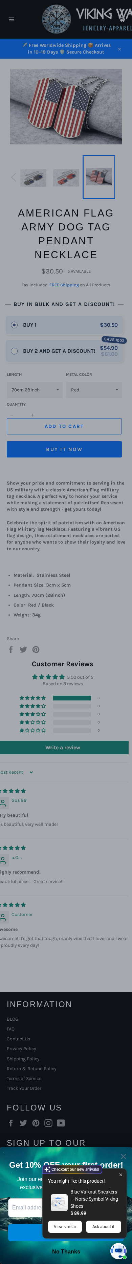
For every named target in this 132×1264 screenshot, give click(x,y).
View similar (65, 1226)
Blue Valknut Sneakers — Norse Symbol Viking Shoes (94, 1199)
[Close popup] (121, 1175)
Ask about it (103, 1226)
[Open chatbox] (118, 1251)
